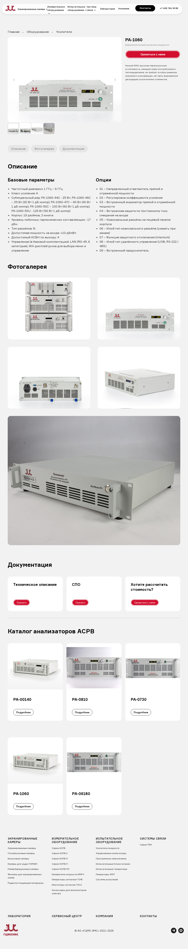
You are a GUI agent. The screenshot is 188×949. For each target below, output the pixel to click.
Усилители (64, 32)
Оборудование (38, 32)
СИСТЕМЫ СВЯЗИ (153, 838)
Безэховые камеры (18, 858)
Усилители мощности (107, 848)
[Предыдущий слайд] (14, 79)
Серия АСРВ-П (60, 858)
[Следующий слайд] (115, 79)
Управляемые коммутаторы (111, 853)
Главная (13, 32)
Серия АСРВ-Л (60, 863)
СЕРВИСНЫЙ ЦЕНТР (67, 916)
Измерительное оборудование (56, 8)
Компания (123, 8)
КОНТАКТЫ (148, 916)
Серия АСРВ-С (60, 853)
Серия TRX (146, 844)
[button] (152, 54)
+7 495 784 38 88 (169, 8)
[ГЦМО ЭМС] (173, 932)
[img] (10, 8)
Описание (18, 148)
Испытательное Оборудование (109, 840)
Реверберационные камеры (23, 869)
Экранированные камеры (31, 9)
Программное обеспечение (111, 858)
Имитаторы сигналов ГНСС (67, 884)
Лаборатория (107, 9)
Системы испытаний (107, 879)
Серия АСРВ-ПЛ (60, 869)
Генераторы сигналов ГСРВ (67, 879)
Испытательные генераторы (111, 869)
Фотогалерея (44, 148)
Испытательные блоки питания (113, 863)
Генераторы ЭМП (105, 874)
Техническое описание (35, 584)
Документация (73, 148)
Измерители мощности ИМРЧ (68, 874)
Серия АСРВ (58, 848)
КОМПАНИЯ (104, 916)
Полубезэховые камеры (21, 853)
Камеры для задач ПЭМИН (22, 863)
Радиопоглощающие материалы (26, 883)
